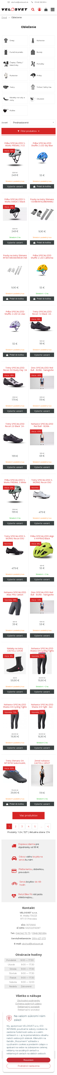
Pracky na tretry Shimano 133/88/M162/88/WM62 (42, 200)
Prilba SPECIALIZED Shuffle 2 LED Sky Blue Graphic (42, 145)
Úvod (4, 17)
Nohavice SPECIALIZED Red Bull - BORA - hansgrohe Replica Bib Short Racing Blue (42, 426)
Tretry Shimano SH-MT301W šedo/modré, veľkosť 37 (15, 763)
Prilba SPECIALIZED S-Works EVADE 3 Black (14, 200)
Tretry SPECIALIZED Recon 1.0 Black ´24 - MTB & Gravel (42, 313)
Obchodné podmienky (28, 1000)
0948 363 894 (40, 2)
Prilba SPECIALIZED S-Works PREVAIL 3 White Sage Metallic (15, 482)
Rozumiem (28, 1060)
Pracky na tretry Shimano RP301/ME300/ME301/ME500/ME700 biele (15, 257)
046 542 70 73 (23, 933)
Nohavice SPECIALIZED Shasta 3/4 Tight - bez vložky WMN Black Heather (42, 706)
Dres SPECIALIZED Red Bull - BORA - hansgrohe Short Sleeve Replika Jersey (42, 594)
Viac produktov (29, 815)
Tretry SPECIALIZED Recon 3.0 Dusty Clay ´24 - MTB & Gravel (15, 370)
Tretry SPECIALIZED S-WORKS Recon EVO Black (15, 538)
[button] (33, 9)
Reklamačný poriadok (29, 1006)
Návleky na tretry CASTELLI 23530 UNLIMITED (15, 650)
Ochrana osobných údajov (28, 1003)
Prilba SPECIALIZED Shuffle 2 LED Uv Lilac (15, 312)
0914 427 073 (39, 938)
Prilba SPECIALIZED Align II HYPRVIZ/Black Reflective (42, 538)
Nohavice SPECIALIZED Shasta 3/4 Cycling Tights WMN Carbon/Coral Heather (15, 706)
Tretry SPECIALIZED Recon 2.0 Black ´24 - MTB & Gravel (15, 426)
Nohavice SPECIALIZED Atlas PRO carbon (15, 593)
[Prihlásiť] (39, 9)
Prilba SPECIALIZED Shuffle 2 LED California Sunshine (42, 257)
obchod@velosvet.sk (19, 2)
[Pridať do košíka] (42, 186)
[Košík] (46, 9)
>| (48, 826)
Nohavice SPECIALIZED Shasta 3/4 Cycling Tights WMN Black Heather (42, 650)
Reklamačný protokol (28, 1010)
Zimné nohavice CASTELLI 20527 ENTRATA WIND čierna (42, 763)
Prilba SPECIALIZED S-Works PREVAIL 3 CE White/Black (14, 145)
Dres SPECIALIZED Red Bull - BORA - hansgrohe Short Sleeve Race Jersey (42, 370)
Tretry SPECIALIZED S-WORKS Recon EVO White (42, 482)
